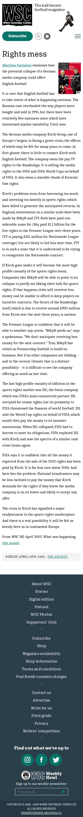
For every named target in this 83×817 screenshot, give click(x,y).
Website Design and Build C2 (41, 813)
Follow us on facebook (41, 760)
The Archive (58, 556)
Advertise (41, 700)
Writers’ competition (41, 731)
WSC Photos (41, 614)
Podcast (42, 607)
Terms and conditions (41, 669)
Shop (41, 646)
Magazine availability (42, 653)
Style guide (41, 715)
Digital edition (41, 599)
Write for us (41, 708)
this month (10, 543)
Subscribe (17, 36)
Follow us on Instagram (27, 760)
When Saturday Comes (17, 15)
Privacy (41, 723)
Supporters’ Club (41, 622)
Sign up (63, 791)
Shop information (42, 661)
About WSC (42, 584)
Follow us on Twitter (56, 760)
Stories (41, 591)
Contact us (41, 692)
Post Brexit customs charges (41, 676)
